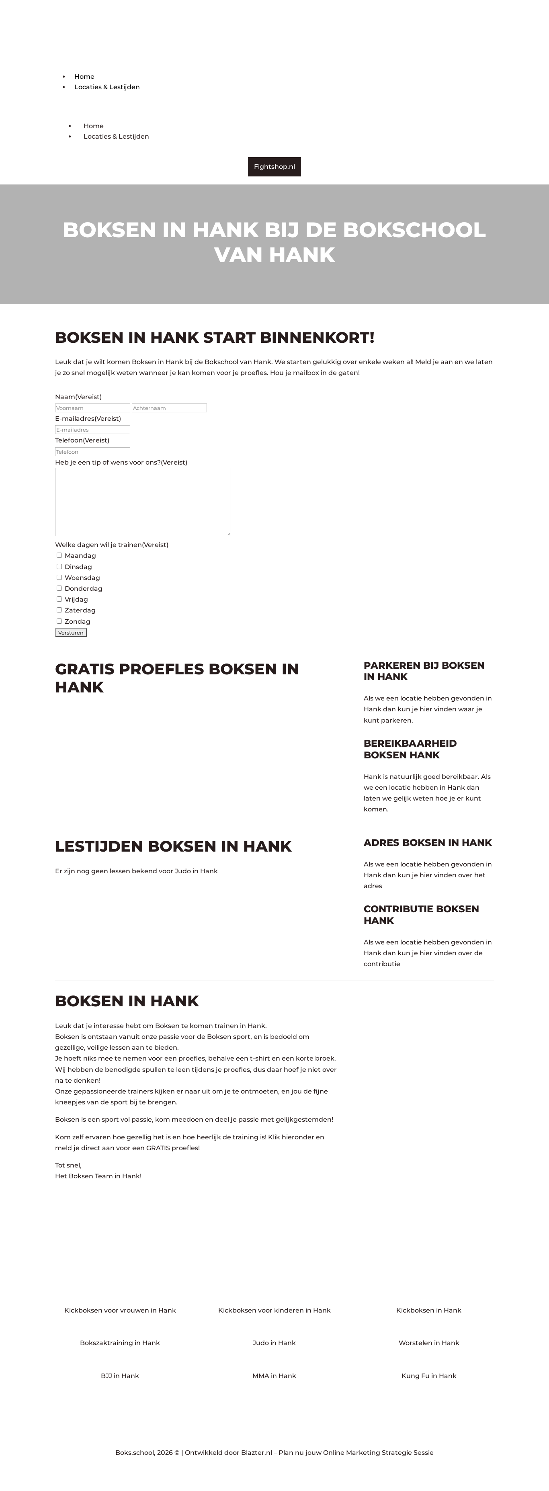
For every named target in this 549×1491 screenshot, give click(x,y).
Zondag (77, 621)
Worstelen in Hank (429, 1343)
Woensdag (82, 578)
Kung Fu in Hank (429, 1376)
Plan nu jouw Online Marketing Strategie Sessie (356, 1452)
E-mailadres (88, 418)
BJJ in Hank (120, 1376)
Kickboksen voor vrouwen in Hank (120, 1310)
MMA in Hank (274, 1376)
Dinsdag (78, 567)
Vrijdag (76, 599)
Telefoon (82, 440)
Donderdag (83, 588)
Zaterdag (80, 610)
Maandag (80, 555)
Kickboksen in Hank (428, 1310)
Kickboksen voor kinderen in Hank (274, 1310)
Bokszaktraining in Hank (120, 1343)
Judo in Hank (274, 1343)
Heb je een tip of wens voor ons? (121, 462)
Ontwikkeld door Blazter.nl (228, 1452)
